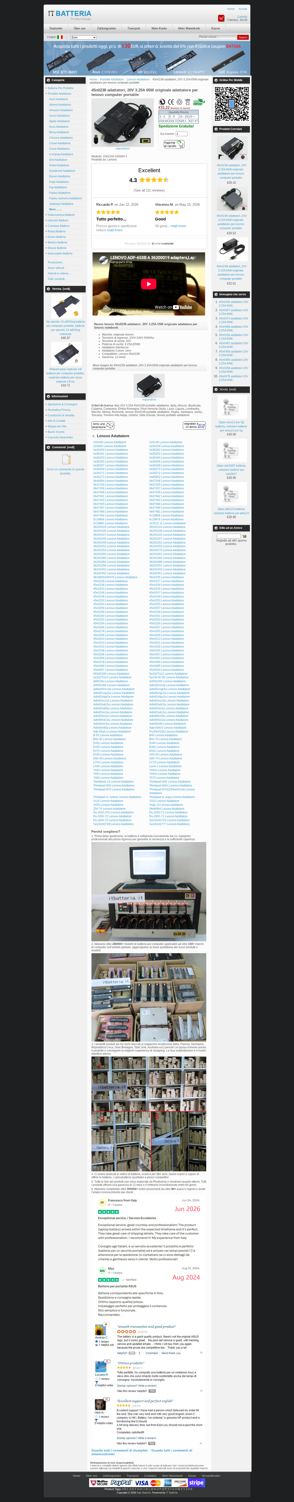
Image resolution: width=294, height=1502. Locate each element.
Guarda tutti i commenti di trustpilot (119, 1450)
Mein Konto (159, 28)
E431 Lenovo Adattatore (108, 743)
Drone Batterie (57, 237)
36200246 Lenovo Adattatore (111, 538)
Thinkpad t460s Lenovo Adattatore (170, 785)
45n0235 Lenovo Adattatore (166, 577)
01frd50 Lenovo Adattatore (109, 446)
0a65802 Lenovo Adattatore (166, 477)
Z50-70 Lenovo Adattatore (109, 808)
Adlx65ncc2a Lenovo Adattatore (113, 700)
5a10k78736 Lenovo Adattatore (169, 677)
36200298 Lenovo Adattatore (111, 565)
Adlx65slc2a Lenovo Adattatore (112, 716)
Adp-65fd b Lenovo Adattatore (168, 727)
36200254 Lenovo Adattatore (111, 550)
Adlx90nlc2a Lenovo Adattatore (168, 719)
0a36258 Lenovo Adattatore (166, 446)
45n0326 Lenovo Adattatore (166, 646)
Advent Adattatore (59, 104)
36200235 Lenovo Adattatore (111, 531)
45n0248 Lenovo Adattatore (110, 596)
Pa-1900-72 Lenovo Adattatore (112, 820)
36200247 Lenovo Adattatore (167, 538)
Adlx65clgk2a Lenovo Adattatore (113, 696)
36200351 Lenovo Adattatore (167, 573)
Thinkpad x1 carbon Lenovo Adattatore (117, 797)
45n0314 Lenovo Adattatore (110, 642)
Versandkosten (211, 1475)
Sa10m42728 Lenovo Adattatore (113, 824)
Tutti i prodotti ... (57, 279)
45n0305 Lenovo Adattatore (166, 631)
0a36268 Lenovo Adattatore (166, 465)
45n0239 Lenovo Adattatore (166, 584)
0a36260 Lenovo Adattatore (166, 449)
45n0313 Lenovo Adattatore (166, 638)
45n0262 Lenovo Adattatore (110, 619)
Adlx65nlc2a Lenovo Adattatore (168, 708)
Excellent (149, 170)
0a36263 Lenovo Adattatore (110, 457)
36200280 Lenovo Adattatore (111, 554)
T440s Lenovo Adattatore (165, 770)
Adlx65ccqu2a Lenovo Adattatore (114, 693)
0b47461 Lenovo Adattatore (110, 496)
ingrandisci (149, 399)
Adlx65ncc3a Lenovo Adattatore (169, 700)
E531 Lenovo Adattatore (164, 750)
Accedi (243, 9)
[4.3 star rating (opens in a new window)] (154, 180)
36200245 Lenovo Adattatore (167, 534)
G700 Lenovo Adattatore (108, 762)
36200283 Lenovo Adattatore (167, 558)
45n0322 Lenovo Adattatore (110, 646)
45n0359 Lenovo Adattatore (110, 658)
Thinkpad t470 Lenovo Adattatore (114, 789)
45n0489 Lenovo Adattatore (110, 666)
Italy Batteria (144, 1492)
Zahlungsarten (106, 28)
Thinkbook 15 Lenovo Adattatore (113, 781)
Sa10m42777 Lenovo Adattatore (169, 824)
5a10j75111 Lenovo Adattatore (168, 673)
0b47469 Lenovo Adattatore (110, 511)
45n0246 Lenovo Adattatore (110, 592)
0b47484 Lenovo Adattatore (110, 515)
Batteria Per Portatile (61, 88)
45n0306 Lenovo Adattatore (110, 635)
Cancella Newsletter (60, 437)
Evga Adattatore (58, 181)
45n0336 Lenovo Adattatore (110, 654)
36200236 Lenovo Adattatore (167, 531)
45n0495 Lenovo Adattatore (166, 666)
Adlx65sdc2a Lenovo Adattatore (169, 712)
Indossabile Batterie (60, 253)
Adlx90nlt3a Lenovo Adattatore (112, 727)
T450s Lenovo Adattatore (165, 773)
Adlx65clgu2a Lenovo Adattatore (169, 696)
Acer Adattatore (58, 99)
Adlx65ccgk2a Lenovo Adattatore (169, 689)
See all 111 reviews (149, 190)
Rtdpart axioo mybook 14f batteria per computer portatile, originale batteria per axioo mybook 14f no (65, 375)
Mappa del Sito (57, 426)
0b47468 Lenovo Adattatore (166, 507)
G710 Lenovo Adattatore (164, 762)
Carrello (242, 16)
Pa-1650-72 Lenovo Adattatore (112, 816)
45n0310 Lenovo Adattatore (110, 638)
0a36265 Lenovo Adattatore (110, 461)
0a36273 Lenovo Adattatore (110, 477)
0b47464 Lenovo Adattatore (166, 500)
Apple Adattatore (59, 121)
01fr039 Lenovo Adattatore (109, 442)
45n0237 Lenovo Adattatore (166, 581)
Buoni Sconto (56, 432)
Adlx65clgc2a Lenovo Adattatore (169, 693)
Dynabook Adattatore (61, 170)
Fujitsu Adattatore (59, 192)
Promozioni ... (56, 262)
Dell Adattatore (58, 159)
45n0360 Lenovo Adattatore (166, 658)
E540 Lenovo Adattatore (108, 754)
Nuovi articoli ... (57, 268)
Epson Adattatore (59, 176)
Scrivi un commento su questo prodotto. (65, 471)
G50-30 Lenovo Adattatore (165, 754)
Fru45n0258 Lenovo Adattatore (168, 731)
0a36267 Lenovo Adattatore (110, 465)
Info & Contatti (56, 421)
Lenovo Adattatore (138, 79)
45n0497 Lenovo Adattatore (110, 669)
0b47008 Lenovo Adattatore (166, 480)
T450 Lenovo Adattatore (108, 773)
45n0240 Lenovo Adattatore (110, 588)
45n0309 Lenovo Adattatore (166, 635)
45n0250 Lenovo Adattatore (110, 600)
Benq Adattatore (58, 132)
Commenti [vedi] (63, 447)
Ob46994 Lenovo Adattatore (166, 808)
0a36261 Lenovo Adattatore (110, 453)
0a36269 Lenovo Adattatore (110, 469)
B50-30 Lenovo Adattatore (109, 739)
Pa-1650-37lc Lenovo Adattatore (113, 812)
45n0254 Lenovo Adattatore (110, 604)
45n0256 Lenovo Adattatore (110, 608)
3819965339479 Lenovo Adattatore (115, 577)
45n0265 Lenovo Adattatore (166, 623)
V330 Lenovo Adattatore (108, 804)
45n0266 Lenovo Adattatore (110, 627)
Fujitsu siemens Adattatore (65, 198)
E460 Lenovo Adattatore (164, 747)
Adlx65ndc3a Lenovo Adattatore (169, 704)
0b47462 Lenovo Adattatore (166, 496)
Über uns (80, 28)
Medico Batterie (57, 242)
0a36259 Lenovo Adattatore (110, 449)
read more (114, 230)
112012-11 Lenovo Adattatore (167, 523)
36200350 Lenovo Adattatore (111, 573)
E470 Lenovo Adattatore (108, 750)
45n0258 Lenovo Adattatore (110, 612)
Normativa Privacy (59, 409)
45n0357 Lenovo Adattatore (166, 654)
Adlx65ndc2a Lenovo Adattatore (113, 704)
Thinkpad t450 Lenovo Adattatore (114, 785)
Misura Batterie (57, 248)
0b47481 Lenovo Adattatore (166, 511)
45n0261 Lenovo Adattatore (166, 615)
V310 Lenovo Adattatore (164, 801)
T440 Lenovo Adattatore (108, 770)
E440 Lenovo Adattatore (164, 743)
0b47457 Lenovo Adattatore (166, 488)
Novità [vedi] (228, 389)
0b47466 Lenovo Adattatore (166, 504)
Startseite (55, 28)
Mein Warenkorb (189, 28)
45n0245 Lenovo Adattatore (166, 588)
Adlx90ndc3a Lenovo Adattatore (113, 719)
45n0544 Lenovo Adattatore (166, 669)
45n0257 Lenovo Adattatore (166, 608)
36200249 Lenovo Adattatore (111, 542)
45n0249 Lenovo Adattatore (166, 596)
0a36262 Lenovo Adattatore (166, 453)
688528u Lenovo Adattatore (110, 681)
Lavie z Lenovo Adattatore (165, 766)
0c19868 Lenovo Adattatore (166, 515)
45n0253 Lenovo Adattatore (166, 600)
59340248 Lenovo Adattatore (111, 673)
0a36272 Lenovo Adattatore (166, 473)
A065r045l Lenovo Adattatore (167, 681)
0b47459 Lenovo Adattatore (166, 492)
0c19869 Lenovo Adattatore (110, 519)
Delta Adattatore (58, 165)
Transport (133, 28)
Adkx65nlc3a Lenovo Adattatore (169, 685)
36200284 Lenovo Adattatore (111, 562)
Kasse (215, 28)
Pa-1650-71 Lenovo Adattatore (168, 812)
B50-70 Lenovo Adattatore (165, 739)
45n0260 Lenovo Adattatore (110, 615)
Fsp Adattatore (57, 187)
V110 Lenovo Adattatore (108, 801)
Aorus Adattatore (59, 115)
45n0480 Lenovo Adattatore (166, 662)
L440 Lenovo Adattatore (108, 766)
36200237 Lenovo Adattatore (111, 534)
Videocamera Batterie (61, 215)
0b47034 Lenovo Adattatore (110, 484)
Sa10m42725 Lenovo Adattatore (169, 820)
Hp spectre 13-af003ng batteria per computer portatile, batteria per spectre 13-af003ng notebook (65, 328)
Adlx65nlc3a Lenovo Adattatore (112, 712)
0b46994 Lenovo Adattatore (110, 480)
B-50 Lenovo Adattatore (108, 735)
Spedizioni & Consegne (62, 404)
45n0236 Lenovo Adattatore (110, 581)
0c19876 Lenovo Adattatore (166, 519)
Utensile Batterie (58, 220)
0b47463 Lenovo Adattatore (110, 500)
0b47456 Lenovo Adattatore (110, 488)
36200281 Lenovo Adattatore (167, 554)
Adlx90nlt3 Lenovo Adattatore (167, 723)
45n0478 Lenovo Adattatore (110, 662)
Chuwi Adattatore (59, 143)
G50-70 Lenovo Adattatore (165, 758)
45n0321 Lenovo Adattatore (166, 642)
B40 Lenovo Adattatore (163, 735)
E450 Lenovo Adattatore (108, 747)
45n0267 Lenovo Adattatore (166, 627)
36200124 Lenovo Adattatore (167, 527)
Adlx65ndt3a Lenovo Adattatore (113, 708)
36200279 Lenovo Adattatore (167, 550)
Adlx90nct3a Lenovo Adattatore (168, 716)
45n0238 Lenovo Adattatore (110, 584)
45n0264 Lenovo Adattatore (110, 623)
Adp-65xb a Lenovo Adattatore (112, 731)
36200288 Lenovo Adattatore (167, 562)
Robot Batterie (57, 231)
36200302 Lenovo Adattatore (111, 569)
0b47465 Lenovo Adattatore (110, 504)
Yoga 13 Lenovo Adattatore (166, 804)
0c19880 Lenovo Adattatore (110, 523)
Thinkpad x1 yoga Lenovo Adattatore (172, 797)
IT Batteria (172, 1492)
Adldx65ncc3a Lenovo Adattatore (114, 689)
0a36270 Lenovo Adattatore (166, 469)
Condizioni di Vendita (61, 415)
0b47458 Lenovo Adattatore (110, 492)
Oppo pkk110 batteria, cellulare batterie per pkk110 (231, 511)
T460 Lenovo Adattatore (108, 777)
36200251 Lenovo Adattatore (167, 542)
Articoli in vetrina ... (59, 273)
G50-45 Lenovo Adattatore (109, 758)
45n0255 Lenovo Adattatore (166, 604)
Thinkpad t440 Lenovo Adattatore (170, 781)
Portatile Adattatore (112, 79)
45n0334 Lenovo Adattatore (166, 650)
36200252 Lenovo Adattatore (111, 546)
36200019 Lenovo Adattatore (111, 527)
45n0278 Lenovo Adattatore (110, 631)
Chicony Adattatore (60, 137)
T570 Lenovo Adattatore (164, 777)
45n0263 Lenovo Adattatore (166, 619)
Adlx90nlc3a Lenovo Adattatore (112, 723)
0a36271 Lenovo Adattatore (110, 473)
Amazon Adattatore (60, 110)
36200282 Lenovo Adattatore (111, 558)
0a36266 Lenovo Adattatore (166, 461)
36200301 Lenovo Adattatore (167, 565)
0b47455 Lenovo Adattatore (166, 484)
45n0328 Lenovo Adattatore (110, 650)
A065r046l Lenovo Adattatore (111, 685)
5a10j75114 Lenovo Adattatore (112, 677)
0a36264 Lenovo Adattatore (166, 457)
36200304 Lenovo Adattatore (167, 569)
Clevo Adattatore (59, 148)
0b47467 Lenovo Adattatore (110, 507)
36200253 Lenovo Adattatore (167, 546)
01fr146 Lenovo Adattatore (165, 442)
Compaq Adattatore (60, 154)
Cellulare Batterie (59, 226)
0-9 (190, 1489)
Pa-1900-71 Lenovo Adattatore (168, 816)
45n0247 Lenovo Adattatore (166, 592)
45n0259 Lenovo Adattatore (166, 612)
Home (231, 9)
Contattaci (150, 1475)
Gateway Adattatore (61, 204)
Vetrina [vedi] (61, 288)
